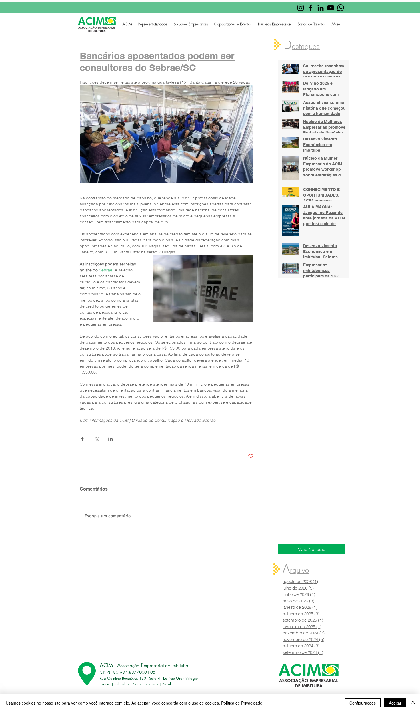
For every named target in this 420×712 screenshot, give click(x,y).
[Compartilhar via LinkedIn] (110, 438)
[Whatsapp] (340, 7)
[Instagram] (300, 7)
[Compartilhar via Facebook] (82, 438)
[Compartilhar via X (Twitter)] (96, 438)
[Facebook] (310, 7)
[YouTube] (330, 7)
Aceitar (395, 703)
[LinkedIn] (320, 7)
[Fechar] (413, 702)
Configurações (362, 703)
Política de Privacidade (241, 703)
